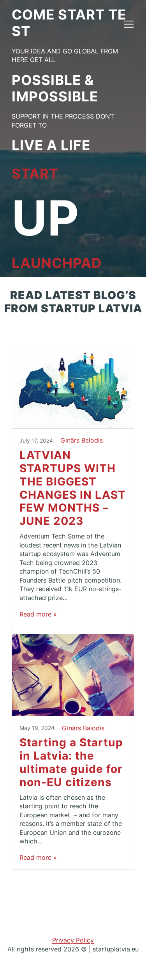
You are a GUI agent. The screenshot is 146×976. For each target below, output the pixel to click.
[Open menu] (128, 23)
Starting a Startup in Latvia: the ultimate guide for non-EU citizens (71, 762)
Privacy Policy (73, 940)
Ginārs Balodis (81, 440)
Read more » (38, 614)
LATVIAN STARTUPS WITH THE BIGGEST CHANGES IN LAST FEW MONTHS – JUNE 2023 (72, 488)
